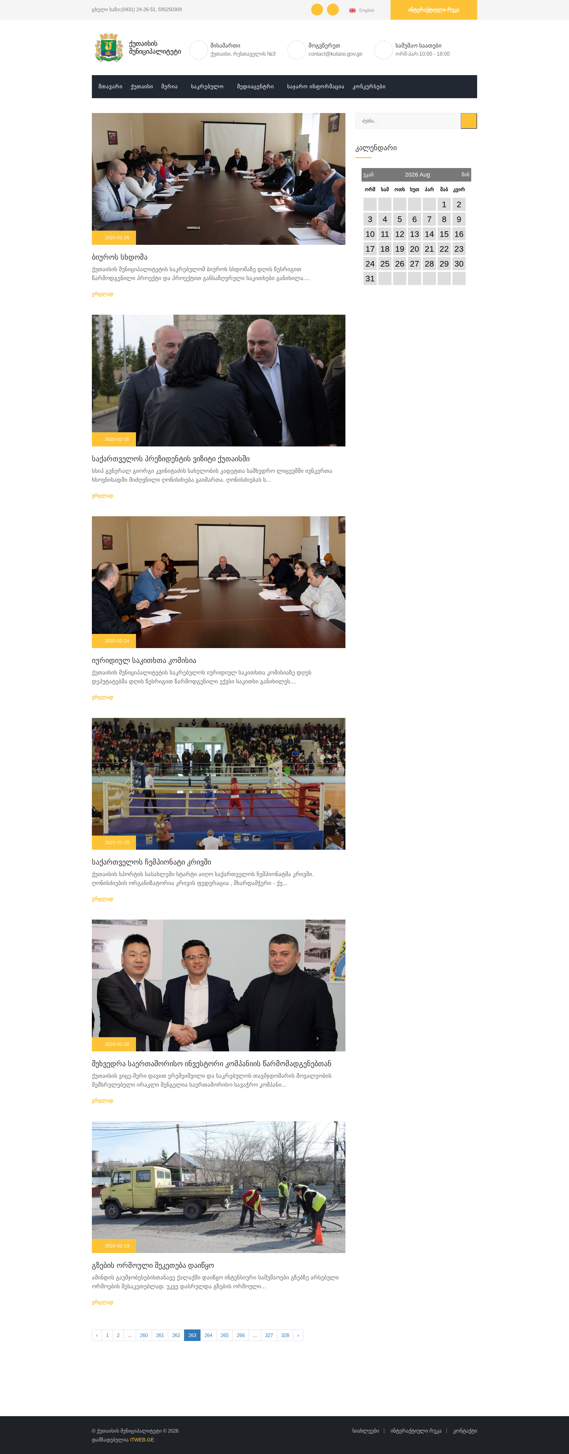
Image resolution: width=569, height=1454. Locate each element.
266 (241, 1335)
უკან (368, 173)
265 (225, 1335)
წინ (466, 173)
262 (176, 1335)
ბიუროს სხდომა (120, 257)
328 (285, 1335)
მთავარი (110, 86)
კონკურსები (369, 86)
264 (208, 1335)
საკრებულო (207, 86)
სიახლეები (365, 1431)
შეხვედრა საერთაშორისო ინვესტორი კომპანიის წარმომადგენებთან (212, 1064)
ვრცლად (103, 294)
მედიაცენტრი (255, 86)
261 (160, 1335)
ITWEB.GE (142, 1439)
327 (269, 1335)
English (366, 10)
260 (144, 1335)
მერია (169, 86)
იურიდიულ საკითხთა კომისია (144, 660)
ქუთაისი (142, 86)
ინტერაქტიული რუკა (433, 10)
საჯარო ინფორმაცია (315, 86)
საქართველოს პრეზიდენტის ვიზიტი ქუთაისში (171, 459)
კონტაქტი (465, 1431)
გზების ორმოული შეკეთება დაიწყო (153, 1265)
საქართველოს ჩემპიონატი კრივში (151, 862)
